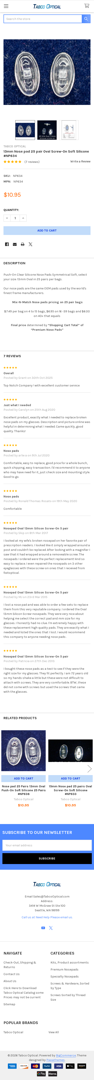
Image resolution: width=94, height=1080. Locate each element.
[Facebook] (6, 244)
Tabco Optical (13, 1032)
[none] (47, 72)
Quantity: (11, 210)
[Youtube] (43, 928)
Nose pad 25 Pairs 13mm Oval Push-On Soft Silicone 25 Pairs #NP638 (24, 790)
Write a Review (80, 161)
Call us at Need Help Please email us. (47, 917)
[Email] (14, 244)
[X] (30, 244)
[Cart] (87, 6)
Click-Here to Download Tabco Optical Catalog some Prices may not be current (23, 992)
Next (89, 768)
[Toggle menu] (6, 6)
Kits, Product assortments (69, 962)
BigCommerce (66, 1055)
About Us (9, 981)
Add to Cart (23, 778)
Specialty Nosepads (64, 976)
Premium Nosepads (64, 969)
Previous (4, 768)
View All (54, 1032)
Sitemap (9, 1004)
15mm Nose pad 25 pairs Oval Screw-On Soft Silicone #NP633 (70, 790)
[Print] (22, 244)
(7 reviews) (32, 162)
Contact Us (11, 974)
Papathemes (55, 1060)
